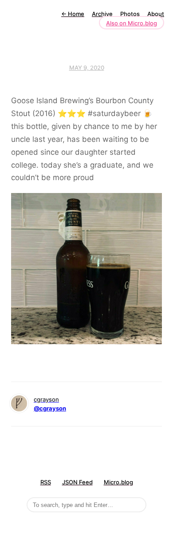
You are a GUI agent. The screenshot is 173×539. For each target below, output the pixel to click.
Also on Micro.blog (131, 23)
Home (72, 13)
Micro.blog (118, 482)
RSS (45, 482)
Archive (102, 13)
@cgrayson (50, 408)
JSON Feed (77, 482)
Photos (130, 13)
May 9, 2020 (86, 67)
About (155, 13)
